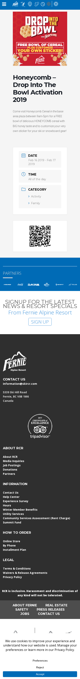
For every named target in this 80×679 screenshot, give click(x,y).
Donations (10, 469)
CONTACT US (14, 379)
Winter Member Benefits (20, 509)
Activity (36, 196)
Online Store (11, 541)
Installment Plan (14, 550)
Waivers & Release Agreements (25, 573)
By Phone (9, 545)
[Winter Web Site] (48, 3)
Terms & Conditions (17, 568)
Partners (9, 474)
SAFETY (21, 609)
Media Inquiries (13, 461)
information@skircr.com (20, 384)
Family (35, 203)
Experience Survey (15, 501)
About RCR (10, 457)
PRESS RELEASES (51, 609)
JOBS (24, 614)
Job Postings (12, 465)
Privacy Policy (12, 577)
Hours (7, 505)
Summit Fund (12, 522)
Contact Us (10, 492)
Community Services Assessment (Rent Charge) (36, 518)
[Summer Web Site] (56, 3)
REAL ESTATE (56, 605)
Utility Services (13, 514)
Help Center (11, 497)
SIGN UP (40, 321)
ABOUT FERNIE (25, 605)
